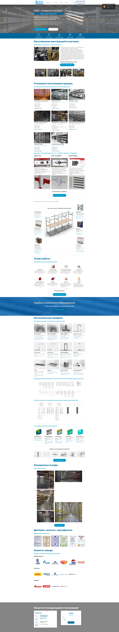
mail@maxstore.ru (81, 3)
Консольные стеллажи (70, 5)
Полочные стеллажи (39, 5)
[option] (59, 73)
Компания (48, 2)
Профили (61, 2)
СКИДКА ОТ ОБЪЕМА (38, 37)
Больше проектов (59, 525)
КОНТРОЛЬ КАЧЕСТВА (59, 37)
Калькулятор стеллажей (59, 309)
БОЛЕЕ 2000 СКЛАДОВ (80, 37)
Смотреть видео (53, 29)
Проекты (66, 2)
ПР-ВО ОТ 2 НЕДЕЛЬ (49, 37)
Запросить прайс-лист (59, 460)
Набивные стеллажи (60, 5)
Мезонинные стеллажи (80, 5)
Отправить (71, 622)
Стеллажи (55, 2)
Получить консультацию (41, 29)
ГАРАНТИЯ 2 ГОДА (70, 37)
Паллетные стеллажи (49, 5)
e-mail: (76, 3)
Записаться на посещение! (67, 64)
